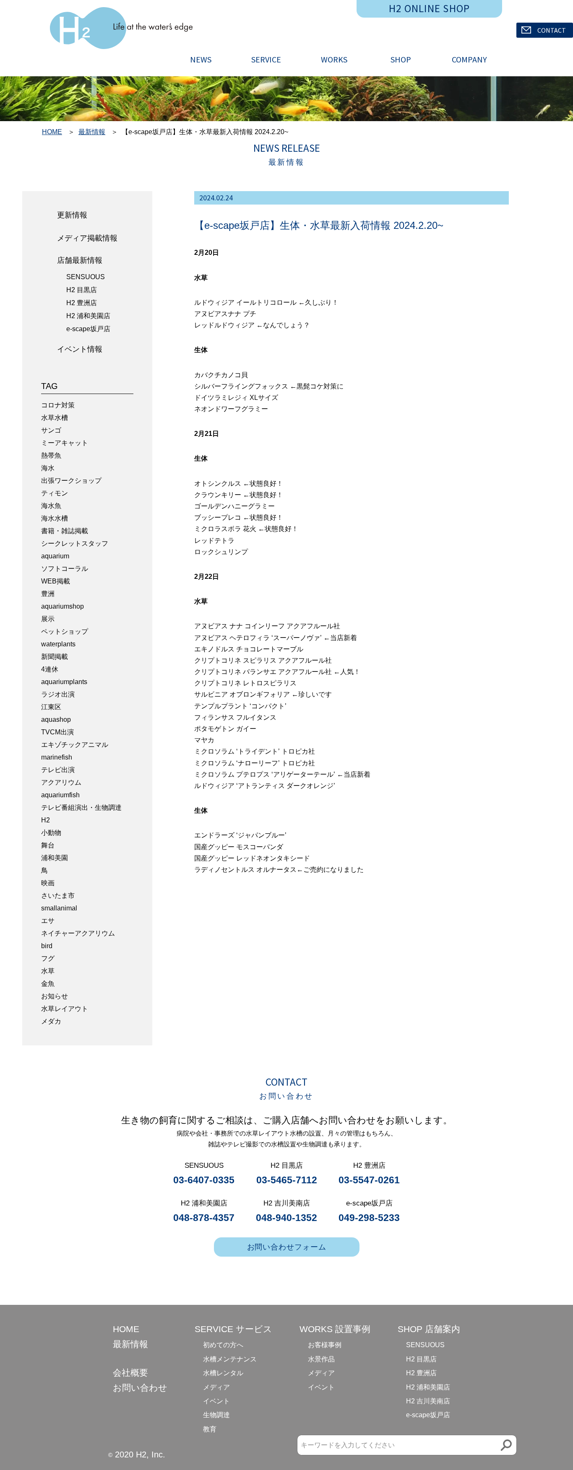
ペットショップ (64, 631)
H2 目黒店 (81, 289)
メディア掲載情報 (87, 238)
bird (46, 945)
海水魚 (51, 505)
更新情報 (72, 215)
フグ (48, 958)
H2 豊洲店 (81, 302)
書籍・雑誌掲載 (64, 530)
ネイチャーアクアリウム (78, 933)
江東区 (51, 706)
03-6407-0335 (203, 1179)
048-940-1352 (286, 1217)
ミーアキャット (64, 442)
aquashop (56, 719)
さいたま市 (58, 895)
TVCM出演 (57, 732)
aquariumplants (64, 681)
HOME (52, 131)
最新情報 (91, 131)
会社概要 (130, 1372)
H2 (45, 820)
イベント (216, 1401)
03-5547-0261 (369, 1179)
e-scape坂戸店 (88, 328)
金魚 (48, 983)
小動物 (51, 832)
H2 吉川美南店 (428, 1401)
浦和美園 (54, 857)
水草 (48, 971)
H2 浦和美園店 (88, 315)
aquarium (55, 556)
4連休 (49, 669)
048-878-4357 (203, 1217)
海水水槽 (54, 518)
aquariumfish (60, 795)
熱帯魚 (51, 455)
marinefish (56, 757)
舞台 (48, 845)
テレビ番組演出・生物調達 (81, 807)
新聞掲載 (54, 656)
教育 (209, 1429)
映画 (48, 883)
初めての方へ (223, 1344)
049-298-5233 (369, 1217)
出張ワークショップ (71, 480)
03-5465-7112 (286, 1179)
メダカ (51, 1021)
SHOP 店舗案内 (429, 1329)
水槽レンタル (223, 1373)
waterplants (58, 644)
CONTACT (551, 30)
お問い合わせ (140, 1387)
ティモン (54, 493)
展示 (48, 618)
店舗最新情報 (79, 260)
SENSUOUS (85, 276)
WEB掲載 (55, 581)
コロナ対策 (58, 405)
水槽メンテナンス (230, 1359)
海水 (48, 468)
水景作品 (321, 1359)
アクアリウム (61, 782)
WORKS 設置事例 (335, 1329)
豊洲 (48, 593)
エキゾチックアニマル (74, 744)
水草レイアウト (64, 1008)
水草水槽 (54, 417)
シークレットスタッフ (74, 543)
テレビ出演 (58, 769)
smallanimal (59, 908)
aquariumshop (62, 606)
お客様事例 (324, 1344)
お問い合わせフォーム (286, 1247)
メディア (216, 1387)
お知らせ (54, 996)
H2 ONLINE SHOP (429, 8)
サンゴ (51, 430)
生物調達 (216, 1414)
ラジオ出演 (58, 694)
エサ (48, 920)
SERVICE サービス (233, 1329)
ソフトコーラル (64, 568)
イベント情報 (79, 349)
